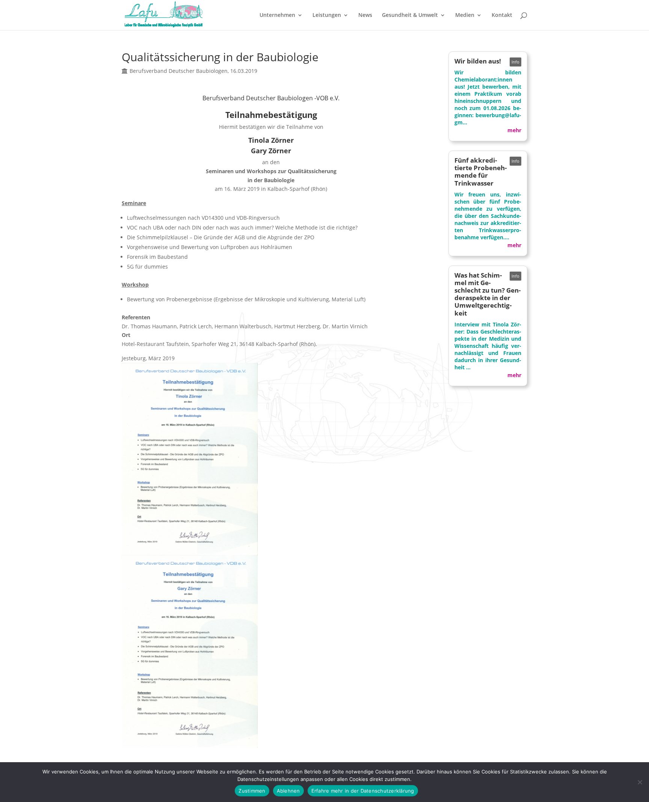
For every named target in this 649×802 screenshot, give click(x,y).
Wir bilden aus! (477, 61)
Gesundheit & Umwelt (410, 15)
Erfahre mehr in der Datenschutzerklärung (362, 791)
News (365, 15)
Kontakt (502, 15)
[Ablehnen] (639, 782)
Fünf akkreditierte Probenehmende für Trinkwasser (480, 171)
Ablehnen (288, 791)
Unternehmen (277, 15)
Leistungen (326, 15)
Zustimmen (251, 791)
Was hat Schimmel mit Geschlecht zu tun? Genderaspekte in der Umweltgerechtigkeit (487, 294)
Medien (464, 15)
